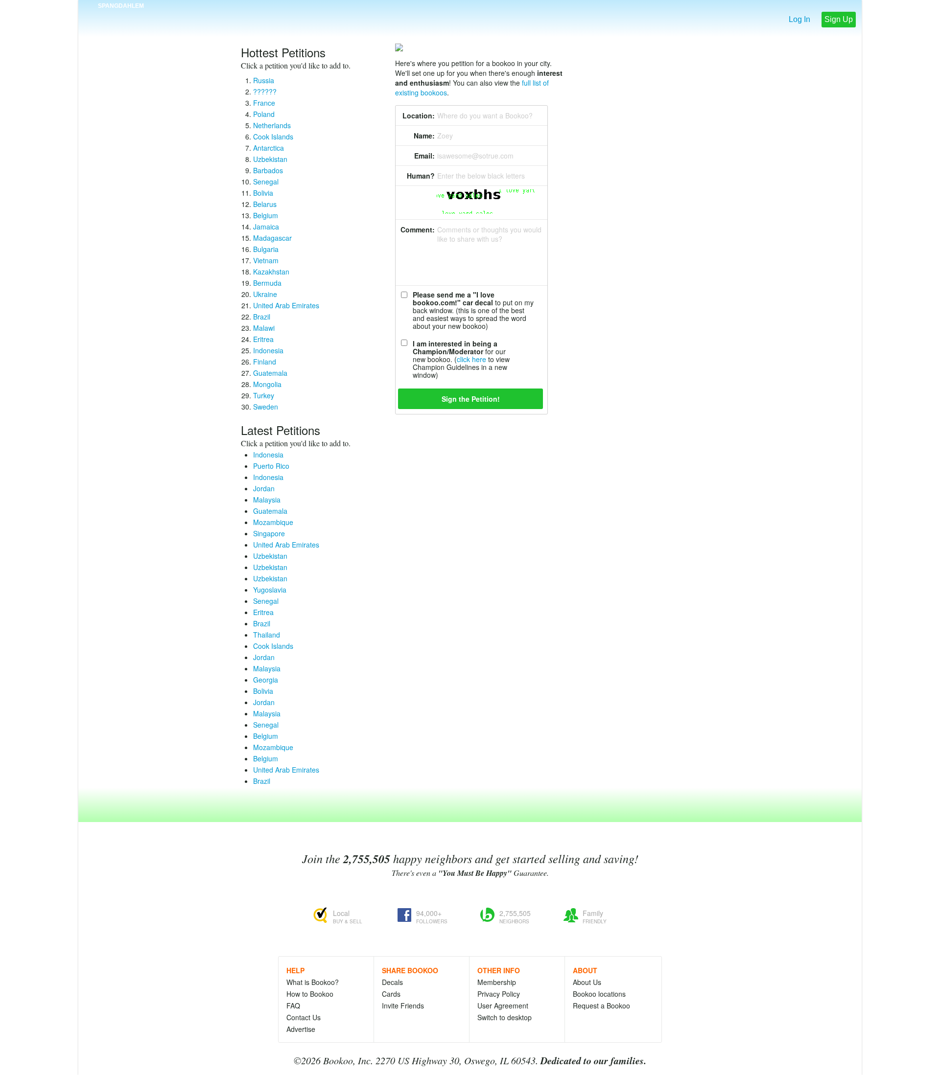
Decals (392, 982)
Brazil (261, 316)
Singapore (269, 533)
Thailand (266, 635)
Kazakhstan (271, 271)
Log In (799, 19)
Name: (424, 135)
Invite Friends (403, 1005)
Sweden (265, 407)
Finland (264, 361)
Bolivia (263, 193)
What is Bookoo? (312, 982)
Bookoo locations (599, 994)
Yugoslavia (269, 590)
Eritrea (263, 339)
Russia (263, 80)
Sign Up (838, 19)
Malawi (264, 328)
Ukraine (265, 294)
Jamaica (266, 226)
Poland (264, 114)
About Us (587, 982)
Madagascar (272, 238)
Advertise (300, 1029)
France (264, 103)
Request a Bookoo (601, 1005)
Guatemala (270, 373)
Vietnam (266, 260)
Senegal (266, 181)
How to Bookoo (309, 994)
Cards (391, 994)
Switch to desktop (504, 1017)
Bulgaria (266, 249)
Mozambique (273, 522)
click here (471, 359)
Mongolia (267, 384)
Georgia (265, 680)
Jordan (264, 488)
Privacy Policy (498, 994)
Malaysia (267, 499)
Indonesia (268, 350)
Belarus (265, 204)
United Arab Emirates (286, 305)
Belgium (265, 215)
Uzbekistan (270, 159)
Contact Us (303, 1017)
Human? (421, 176)
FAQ (293, 1005)
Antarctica (268, 148)
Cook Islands (273, 136)
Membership (496, 982)
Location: (418, 115)
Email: (424, 155)
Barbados (268, 170)
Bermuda (267, 283)
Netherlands (272, 125)
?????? (265, 91)
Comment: (417, 229)
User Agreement (502, 1005)
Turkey (263, 395)
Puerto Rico (271, 466)
